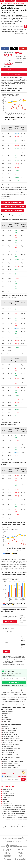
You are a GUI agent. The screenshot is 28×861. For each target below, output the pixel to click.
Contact (5, 838)
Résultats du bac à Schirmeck (10, 763)
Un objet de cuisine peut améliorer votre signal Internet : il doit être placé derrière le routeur (13, 827)
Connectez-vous (23, 645)
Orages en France (7, 789)
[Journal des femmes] (7, 850)
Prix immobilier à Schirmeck (10, 754)
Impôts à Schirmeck (7, 746)
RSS (17, 838)
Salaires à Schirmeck (7, 742)
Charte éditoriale (18, 837)
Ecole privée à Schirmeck (9, 750)
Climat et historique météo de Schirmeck (13, 740)
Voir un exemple (21, 776)
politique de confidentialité (18, 664)
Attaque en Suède (7, 803)
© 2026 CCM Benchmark (14, 843)
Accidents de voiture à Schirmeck (11, 738)
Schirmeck (21, 3)
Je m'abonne (13, 682)
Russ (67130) (5, 715)
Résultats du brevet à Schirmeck (11, 765)
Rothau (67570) (6, 721)
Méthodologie (8, 66)
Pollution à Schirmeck (8, 732)
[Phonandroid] (20, 859)
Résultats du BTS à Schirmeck (10, 767)
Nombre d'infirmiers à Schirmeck (11, 736)
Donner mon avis (10, 621)
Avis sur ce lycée (18, 62)
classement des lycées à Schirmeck (11, 16)
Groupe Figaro (18, 841)
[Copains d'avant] (7, 856)
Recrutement (21, 838)
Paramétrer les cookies (16, 840)
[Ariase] (7, 859)
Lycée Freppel (19, 31)
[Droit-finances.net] (20, 853)
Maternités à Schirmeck (8, 752)
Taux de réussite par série (20, 58)
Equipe (12, 837)
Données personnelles (6, 840)
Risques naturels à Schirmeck (10, 734)
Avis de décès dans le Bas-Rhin (10, 728)
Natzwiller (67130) (7, 719)
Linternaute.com (7, 776)
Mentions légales (10, 841)
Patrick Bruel (5, 801)
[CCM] (20, 850)
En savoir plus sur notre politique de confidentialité (12, 685)
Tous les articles (11, 838)
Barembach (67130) (7, 711)
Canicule (4, 799)
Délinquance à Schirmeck (9, 730)
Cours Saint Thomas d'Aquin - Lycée (16, 29)
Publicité (25, 837)
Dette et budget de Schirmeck (10, 744)
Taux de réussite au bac (20, 56)
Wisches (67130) (6, 717)
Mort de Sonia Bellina (8, 795)
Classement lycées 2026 (10, 3)
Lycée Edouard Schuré (8, 31)
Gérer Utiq (24, 840)
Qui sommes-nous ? (5, 837)
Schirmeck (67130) (7, 713)
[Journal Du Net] (7, 853)
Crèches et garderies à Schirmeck (11, 748)
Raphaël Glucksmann (8, 793)
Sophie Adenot (6, 797)
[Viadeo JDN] (20, 856)
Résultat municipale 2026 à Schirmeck (12, 761)
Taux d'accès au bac (19, 60)
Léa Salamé (5, 791)
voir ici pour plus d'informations (17, 704)
